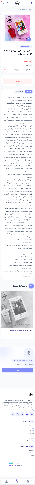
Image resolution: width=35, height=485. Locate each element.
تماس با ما (18, 370)
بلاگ (30, 431)
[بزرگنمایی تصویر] (29, 39)
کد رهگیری (31, 450)
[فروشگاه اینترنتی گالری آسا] (31, 394)
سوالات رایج (31, 436)
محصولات (28, 428)
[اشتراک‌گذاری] (30, 70)
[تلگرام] (32, 414)
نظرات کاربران (19, 92)
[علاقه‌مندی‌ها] (8, 3)
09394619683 (28, 410)
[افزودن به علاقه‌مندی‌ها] (5, 69)
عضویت (32, 453)
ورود (32, 455)
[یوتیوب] (27, 414)
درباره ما (31, 438)
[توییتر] (22, 414)
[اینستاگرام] (13, 414)
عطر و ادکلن (22, 9)
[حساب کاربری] (12, 3)
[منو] (32, 3)
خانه (30, 9)
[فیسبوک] (18, 414)
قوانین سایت (30, 433)
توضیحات (28, 92)
